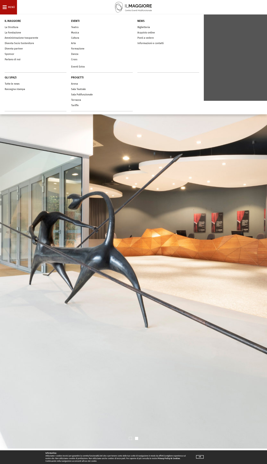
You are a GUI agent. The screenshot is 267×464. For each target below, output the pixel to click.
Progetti (77, 77)
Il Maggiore (13, 21)
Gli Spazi (11, 77)
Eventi (75, 21)
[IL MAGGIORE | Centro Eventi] (133, 7)
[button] (130, 438)
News (141, 21)
